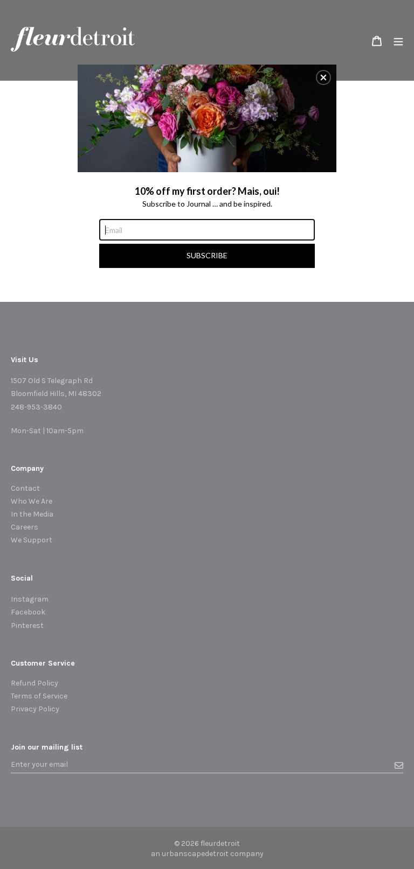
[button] (323, 77)
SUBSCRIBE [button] (207, 255)
